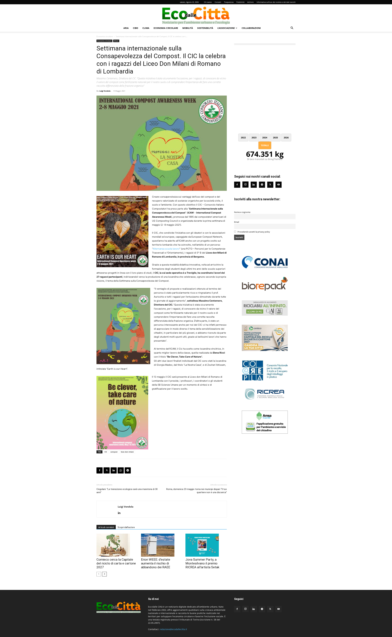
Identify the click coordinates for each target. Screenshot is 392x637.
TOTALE (265, 145)
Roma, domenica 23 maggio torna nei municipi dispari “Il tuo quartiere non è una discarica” (196, 491)
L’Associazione (226, 28)
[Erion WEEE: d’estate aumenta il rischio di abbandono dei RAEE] (161, 545)
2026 (286, 137)
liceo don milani (127, 452)
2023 (254, 137)
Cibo (135, 28)
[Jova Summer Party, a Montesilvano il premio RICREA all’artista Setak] (206, 545)
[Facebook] (99, 470)
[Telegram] (128, 470)
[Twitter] (270, 185)
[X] (107, 470)
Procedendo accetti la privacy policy (253, 232)
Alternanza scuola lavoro (166, 248)
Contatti (218, 2)
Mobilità (187, 28)
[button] (292, 28)
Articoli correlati (106, 527)
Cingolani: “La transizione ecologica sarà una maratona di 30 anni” (127, 491)
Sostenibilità (205, 28)
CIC (105, 452)
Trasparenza (229, 2)
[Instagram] (245, 184)
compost (113, 452)
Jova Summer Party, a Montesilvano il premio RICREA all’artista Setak (202, 563)
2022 (243, 137)
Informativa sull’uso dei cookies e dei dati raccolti (276, 2)
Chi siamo (208, 2)
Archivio (250, 2)
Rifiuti (116, 41)
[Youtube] (278, 185)
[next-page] (104, 574)
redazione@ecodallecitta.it (173, 629)
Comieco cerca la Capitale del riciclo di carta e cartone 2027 (116, 563)
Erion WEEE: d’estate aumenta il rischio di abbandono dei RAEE (155, 563)
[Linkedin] (114, 470)
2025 (275, 137)
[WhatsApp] (121, 470)
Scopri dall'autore (126, 527)
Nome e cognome (242, 212)
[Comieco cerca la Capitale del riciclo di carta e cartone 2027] (117, 545)
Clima (145, 28)
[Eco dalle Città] (196, 14)
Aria (126, 28)
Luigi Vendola (105, 91)
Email (236, 222)
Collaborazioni (251, 28)
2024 (264, 137)
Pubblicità (240, 2)
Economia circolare (166, 28)
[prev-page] (98, 574)
